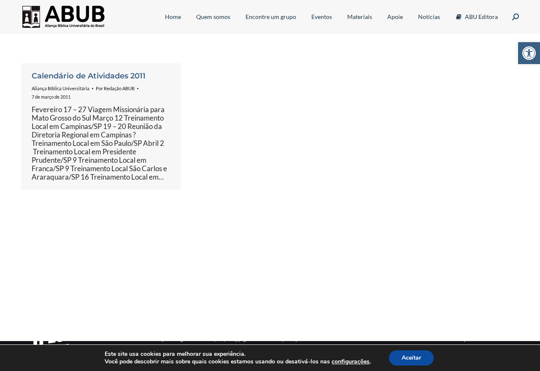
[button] (529, 53)
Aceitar (411, 358)
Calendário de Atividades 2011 (89, 76)
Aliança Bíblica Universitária (60, 88)
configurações (351, 362)
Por (115, 88)
